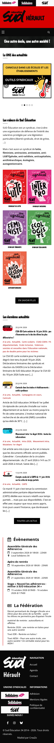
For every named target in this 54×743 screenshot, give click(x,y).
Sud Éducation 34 (14, 730)
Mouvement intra (41, 441)
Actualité (16, 341)
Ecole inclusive (26, 345)
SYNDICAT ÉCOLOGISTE (39, 247)
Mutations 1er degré (12, 444)
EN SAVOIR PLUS (27, 300)
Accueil (33, 664)
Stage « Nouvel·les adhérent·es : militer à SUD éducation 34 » (26, 585)
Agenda (34, 670)
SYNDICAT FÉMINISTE (14, 247)
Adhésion (35, 693)
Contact (34, 676)
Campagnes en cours (31, 394)
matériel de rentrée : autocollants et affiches (25, 621)
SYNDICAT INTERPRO (39, 206)
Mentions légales (38, 699)
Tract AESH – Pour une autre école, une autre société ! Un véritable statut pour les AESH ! (28, 641)
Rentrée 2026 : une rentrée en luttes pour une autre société (28, 628)
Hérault (11, 675)
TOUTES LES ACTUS (27, 520)
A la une (6, 341)
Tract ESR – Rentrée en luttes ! (22, 634)
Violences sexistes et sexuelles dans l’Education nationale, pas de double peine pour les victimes (25, 348)
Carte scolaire (28, 341)
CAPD (24, 484)
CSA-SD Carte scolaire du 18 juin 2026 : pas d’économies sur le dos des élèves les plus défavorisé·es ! (27, 334)
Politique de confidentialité (37, 707)
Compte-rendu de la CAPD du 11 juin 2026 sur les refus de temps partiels (33, 478)
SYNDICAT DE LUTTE (14, 206)
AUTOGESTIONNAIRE (14, 288)
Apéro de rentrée (17, 561)
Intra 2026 (26, 441)
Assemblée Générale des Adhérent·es (22, 548)
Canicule (7, 398)
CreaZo (33, 737)
